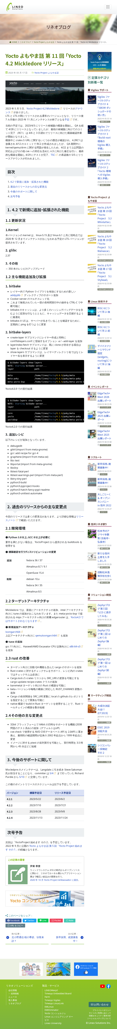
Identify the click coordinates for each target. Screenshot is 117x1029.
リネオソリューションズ (19, 985)
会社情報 (12, 990)
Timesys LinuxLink (54, 1003)
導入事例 (12, 1000)
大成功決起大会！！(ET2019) (104, 709)
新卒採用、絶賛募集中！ (104, 465)
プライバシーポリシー (102, 1010)
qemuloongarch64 (46, 635)
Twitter (30, 920)
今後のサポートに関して (23, 191)
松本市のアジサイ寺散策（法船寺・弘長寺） (104, 536)
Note (70, 920)
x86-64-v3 (74, 646)
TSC (53, 154)
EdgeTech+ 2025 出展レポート (104, 415)
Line (44, 920)
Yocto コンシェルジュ (55, 1013)
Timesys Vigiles (52, 1000)
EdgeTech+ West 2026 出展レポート (104, 396)
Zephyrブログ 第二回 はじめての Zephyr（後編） (104, 637)
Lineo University (53, 1023)
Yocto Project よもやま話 (46, 72)
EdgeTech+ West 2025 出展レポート (104, 434)
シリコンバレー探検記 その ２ (104, 748)
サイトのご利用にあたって (100, 1013)
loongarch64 (12, 632)
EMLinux (49, 1006)
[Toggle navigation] (108, 7)
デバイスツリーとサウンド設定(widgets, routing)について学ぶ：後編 (105, 357)
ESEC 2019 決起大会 (103, 729)
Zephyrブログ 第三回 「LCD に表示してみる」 (104, 610)
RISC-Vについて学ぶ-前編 (104, 330)
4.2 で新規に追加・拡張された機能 (29, 181)
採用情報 (15, 993)
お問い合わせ (101, 1004)
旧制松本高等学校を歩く (104, 574)
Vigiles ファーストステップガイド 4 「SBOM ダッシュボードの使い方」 (104, 106)
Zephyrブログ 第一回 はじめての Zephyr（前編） (104, 666)
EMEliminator (51, 1009)
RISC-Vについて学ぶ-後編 (104, 311)
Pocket (57, 920)
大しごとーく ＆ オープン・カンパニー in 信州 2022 (104, 499)
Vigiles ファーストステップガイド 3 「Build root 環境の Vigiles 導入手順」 (104, 137)
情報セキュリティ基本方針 (100, 1015)
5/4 (51, 773)
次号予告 (15, 196)
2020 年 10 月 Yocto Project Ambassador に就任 (54, 879)
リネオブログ (14, 1003)
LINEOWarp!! (51, 990)
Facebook (15, 920)
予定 (66, 119)
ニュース (12, 996)
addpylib (15, 295)
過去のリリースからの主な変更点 (28, 186)
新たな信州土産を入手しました (104, 556)
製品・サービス (50, 985)
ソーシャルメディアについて (99, 1018)
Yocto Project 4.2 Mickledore (43, 108)
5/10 (21, 777)
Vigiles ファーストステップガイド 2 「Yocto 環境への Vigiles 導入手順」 (104, 169)
